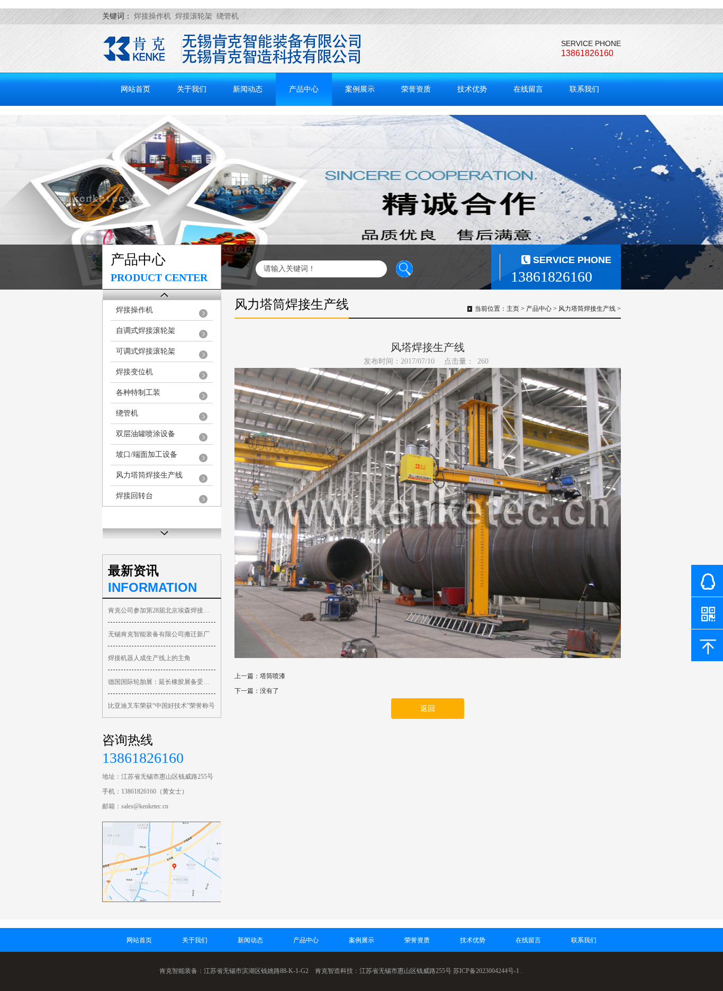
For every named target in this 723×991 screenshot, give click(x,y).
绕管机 (127, 413)
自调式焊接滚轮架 (145, 331)
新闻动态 (248, 89)
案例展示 (360, 89)
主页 (513, 308)
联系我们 (584, 89)
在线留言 (528, 89)
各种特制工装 (138, 393)
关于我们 (191, 89)
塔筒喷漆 (272, 676)
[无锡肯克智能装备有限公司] (232, 49)
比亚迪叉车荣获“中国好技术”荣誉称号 (161, 705)
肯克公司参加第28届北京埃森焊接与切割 (161, 610)
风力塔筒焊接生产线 (149, 475)
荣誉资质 (416, 89)
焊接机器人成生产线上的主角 (149, 658)
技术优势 (472, 89)
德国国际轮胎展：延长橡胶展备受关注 (161, 682)
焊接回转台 (134, 496)
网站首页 (135, 89)
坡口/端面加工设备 (146, 454)
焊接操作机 (134, 310)
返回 (427, 709)
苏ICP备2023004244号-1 (486, 971)
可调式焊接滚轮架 (145, 351)
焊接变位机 (134, 372)
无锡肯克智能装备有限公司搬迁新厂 (159, 634)
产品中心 (304, 89)
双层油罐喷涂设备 (145, 434)
